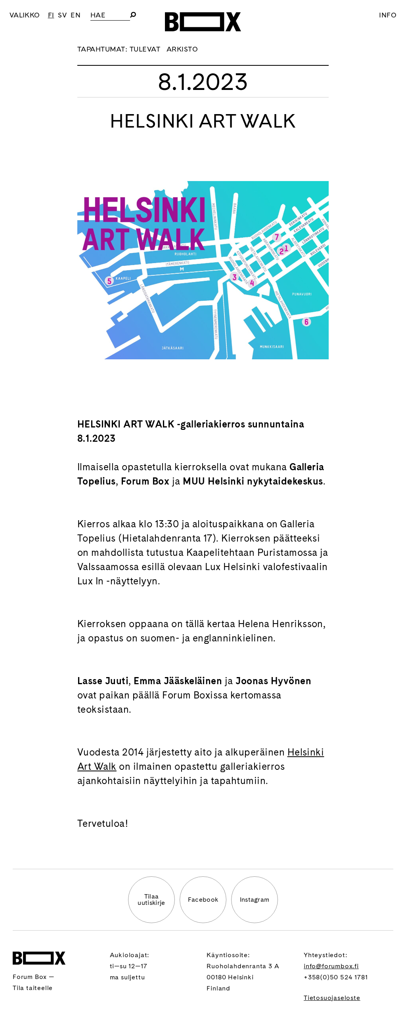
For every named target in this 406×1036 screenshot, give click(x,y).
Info (387, 15)
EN (75, 15)
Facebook (203, 899)
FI (51, 15)
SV (62, 15)
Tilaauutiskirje (151, 899)
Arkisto (182, 49)
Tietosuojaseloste (332, 998)
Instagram (255, 899)
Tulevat (145, 49)
